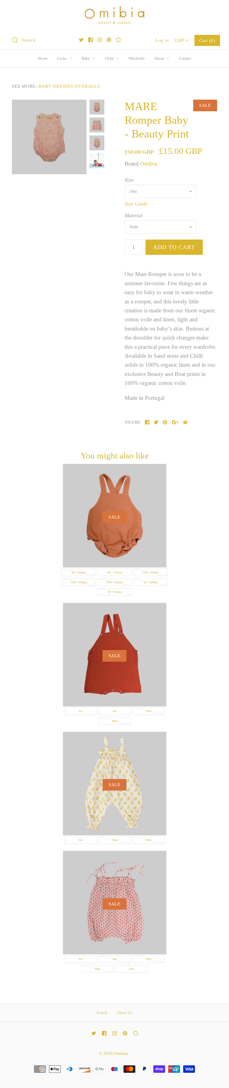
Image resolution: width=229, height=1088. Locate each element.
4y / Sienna (114, 591)
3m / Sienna (78, 572)
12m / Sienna (150, 572)
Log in (162, 40)
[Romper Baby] (49, 137)
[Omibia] (114, 10)
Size (129, 180)
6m (115, 711)
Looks (64, 58)
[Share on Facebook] (147, 422)
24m (114, 721)
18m (97, 968)
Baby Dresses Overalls (69, 86)
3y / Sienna (150, 582)
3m (80, 711)
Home (42, 58)
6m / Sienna (114, 572)
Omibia (148, 164)
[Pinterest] (109, 40)
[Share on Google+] (175, 422)
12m (148, 711)
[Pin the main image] (165, 422)
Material (134, 215)
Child (112, 58)
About (161, 58)
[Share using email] (185, 422)
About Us (124, 1013)
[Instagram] (100, 40)
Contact (185, 58)
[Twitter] (81, 40)
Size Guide (136, 204)
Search (102, 1013)
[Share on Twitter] (156, 422)
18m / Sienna (79, 582)
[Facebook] (90, 40)
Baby (88, 58)
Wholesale (137, 58)
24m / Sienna (114, 582)
